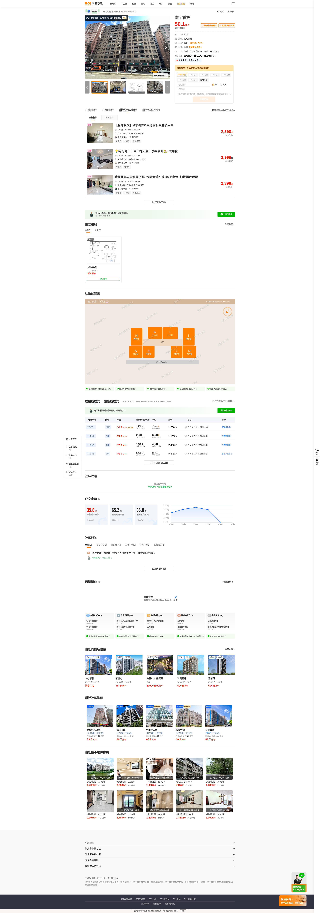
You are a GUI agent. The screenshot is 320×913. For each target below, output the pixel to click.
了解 (124, 18)
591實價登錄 (126, 899)
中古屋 (124, 4)
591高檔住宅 (190, 899)
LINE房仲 (228, 214)
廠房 (170, 4)
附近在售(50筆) (159, 202)
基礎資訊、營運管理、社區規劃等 (199, 56)
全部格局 (229, 224)
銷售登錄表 (222, 401)
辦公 (161, 4)
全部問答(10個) (159, 569)
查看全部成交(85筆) (159, 463)
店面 (152, 4)
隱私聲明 (175, 911)
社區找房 (181, 4)
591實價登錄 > (109, 12)
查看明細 (226, 427)
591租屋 (176, 899)
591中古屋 (164, 899)
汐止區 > (125, 12)
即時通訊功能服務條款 (213, 94)
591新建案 (140, 899)
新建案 (113, 4)
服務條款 (193, 94)
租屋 (134, 4)
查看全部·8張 (159, 76)
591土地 (152, 899)
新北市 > (118, 12)
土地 (143, 4)
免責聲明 (145, 904)
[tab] (93, 117)
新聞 (192, 4)
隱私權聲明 (200, 94)
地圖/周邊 (227, 582)
